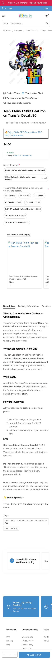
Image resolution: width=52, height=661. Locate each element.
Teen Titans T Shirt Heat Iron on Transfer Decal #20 (26, 521)
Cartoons (18, 30)
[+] (15, 655)
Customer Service (30, 629)
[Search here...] (47, 23)
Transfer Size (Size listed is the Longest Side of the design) (23, 189)
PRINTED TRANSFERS (22, 156)
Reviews (46, 306)
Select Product (10, 165)
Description (9, 306)
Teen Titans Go (32, 30)
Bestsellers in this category (19, 234)
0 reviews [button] (24, 122)
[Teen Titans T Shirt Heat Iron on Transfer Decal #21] (24, 257)
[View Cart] (47, 15)
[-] (4, 655)
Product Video (13, 93)
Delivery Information (28, 306)
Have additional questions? (19, 103)
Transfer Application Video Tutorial (22, 98)
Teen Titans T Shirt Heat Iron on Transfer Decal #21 (23, 277)
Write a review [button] (38, 122)
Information (11, 629)
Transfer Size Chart (34, 93)
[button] (34, 655)
